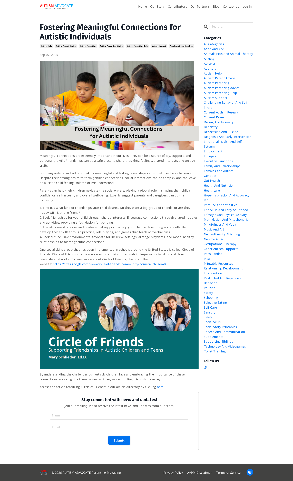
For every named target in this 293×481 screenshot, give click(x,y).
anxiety (209, 59)
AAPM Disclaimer (199, 472)
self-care (210, 307)
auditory (210, 68)
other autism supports (221, 249)
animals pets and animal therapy (228, 54)
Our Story (157, 6)
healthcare (212, 190)
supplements (213, 337)
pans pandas (213, 254)
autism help (46, 46)
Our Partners (200, 6)
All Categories (214, 44)
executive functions (218, 161)
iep (206, 200)
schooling (211, 298)
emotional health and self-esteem (223, 144)
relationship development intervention (223, 270)
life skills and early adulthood (226, 210)
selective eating (215, 302)
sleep (208, 317)
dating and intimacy (218, 122)
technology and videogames (225, 346)
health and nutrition (219, 185)
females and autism (218, 171)
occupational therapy (220, 244)
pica (207, 259)
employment (213, 151)
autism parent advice (66, 46)
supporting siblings (218, 341)
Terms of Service (228, 472)
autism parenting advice (111, 46)
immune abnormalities (220, 205)
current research (216, 117)
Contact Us (231, 6)
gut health (212, 181)
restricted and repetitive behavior (222, 280)
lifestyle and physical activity (225, 215)
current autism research (222, 112)
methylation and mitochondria (226, 219)
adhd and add (214, 49)
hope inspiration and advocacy (226, 195)
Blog (216, 6)
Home (142, 6)
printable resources (218, 264)
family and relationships (181, 46)
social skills (212, 322)
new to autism (215, 239)
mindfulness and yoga (220, 224)
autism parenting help (137, 46)
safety (208, 293)
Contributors (177, 6)
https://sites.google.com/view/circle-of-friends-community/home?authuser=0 (109, 264)
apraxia (209, 63)
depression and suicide (221, 132)
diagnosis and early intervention (227, 137)
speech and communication (224, 332)
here (160, 387)
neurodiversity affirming (222, 234)
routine (209, 288)
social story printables (220, 327)
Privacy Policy (173, 472)
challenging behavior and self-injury (226, 104)
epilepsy (210, 156)
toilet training (215, 351)
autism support (159, 46)
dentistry (211, 127)
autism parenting (88, 46)
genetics (210, 176)
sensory (209, 312)
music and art (214, 229)
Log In (247, 6)
